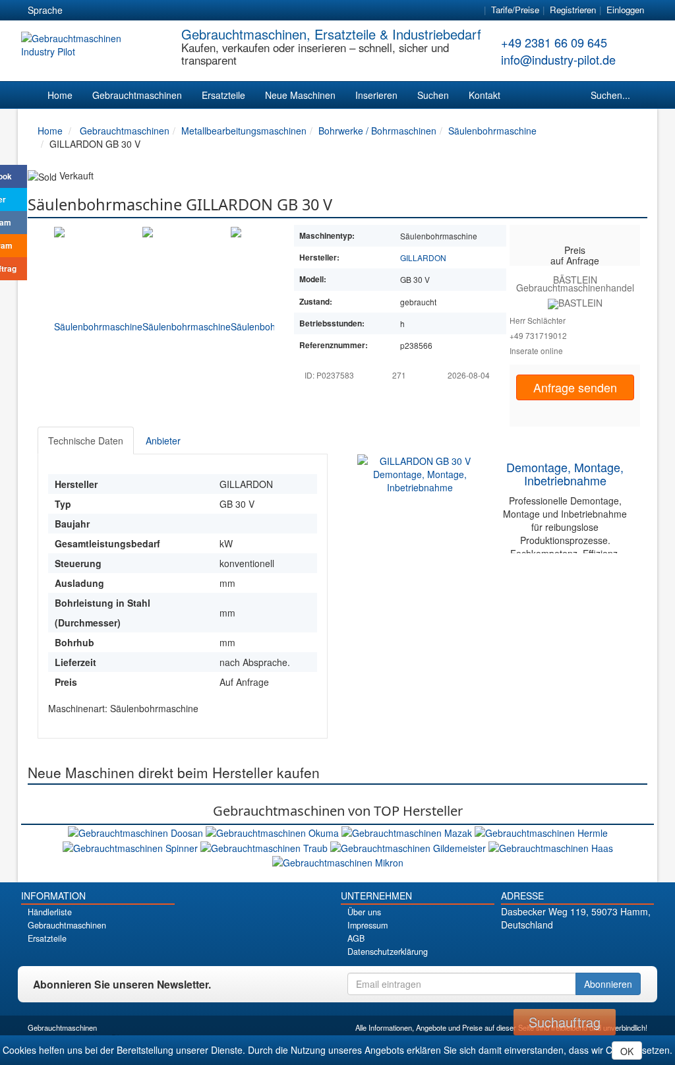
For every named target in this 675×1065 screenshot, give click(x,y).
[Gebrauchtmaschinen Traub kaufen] (265, 846)
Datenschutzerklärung (387, 952)
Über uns (364, 912)
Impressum (367, 925)
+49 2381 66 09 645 (554, 42)
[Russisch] (128, 10)
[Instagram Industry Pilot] (623, 947)
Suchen (433, 95)
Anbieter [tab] (163, 440)
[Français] (176, 10)
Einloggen (625, 9)
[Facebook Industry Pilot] (531, 947)
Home (60, 95)
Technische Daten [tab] (85, 440)
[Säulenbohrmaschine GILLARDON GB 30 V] (98, 314)
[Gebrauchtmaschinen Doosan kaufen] (137, 831)
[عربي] (199, 10)
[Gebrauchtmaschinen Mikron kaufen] (337, 861)
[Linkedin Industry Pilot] (600, 947)
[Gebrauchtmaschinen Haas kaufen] (550, 846)
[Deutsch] (81, 10)
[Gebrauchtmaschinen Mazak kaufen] (408, 831)
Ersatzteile (223, 95)
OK (626, 1051)
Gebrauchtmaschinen (137, 95)
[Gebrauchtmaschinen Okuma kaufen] (273, 831)
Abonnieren (608, 983)
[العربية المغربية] (152, 10)
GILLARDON (423, 257)
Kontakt (484, 95)
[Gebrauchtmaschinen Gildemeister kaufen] (409, 846)
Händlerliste (50, 912)
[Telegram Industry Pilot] (577, 947)
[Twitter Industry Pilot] (554, 947)
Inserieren (376, 95)
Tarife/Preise (515, 9)
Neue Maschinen (300, 95)
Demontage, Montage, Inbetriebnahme (565, 473)
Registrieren (573, 9)
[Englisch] (104, 10)
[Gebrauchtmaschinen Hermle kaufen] (541, 831)
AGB (356, 938)
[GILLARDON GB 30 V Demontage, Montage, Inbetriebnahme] (420, 472)
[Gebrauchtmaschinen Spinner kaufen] (131, 846)
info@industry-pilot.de (558, 59)
